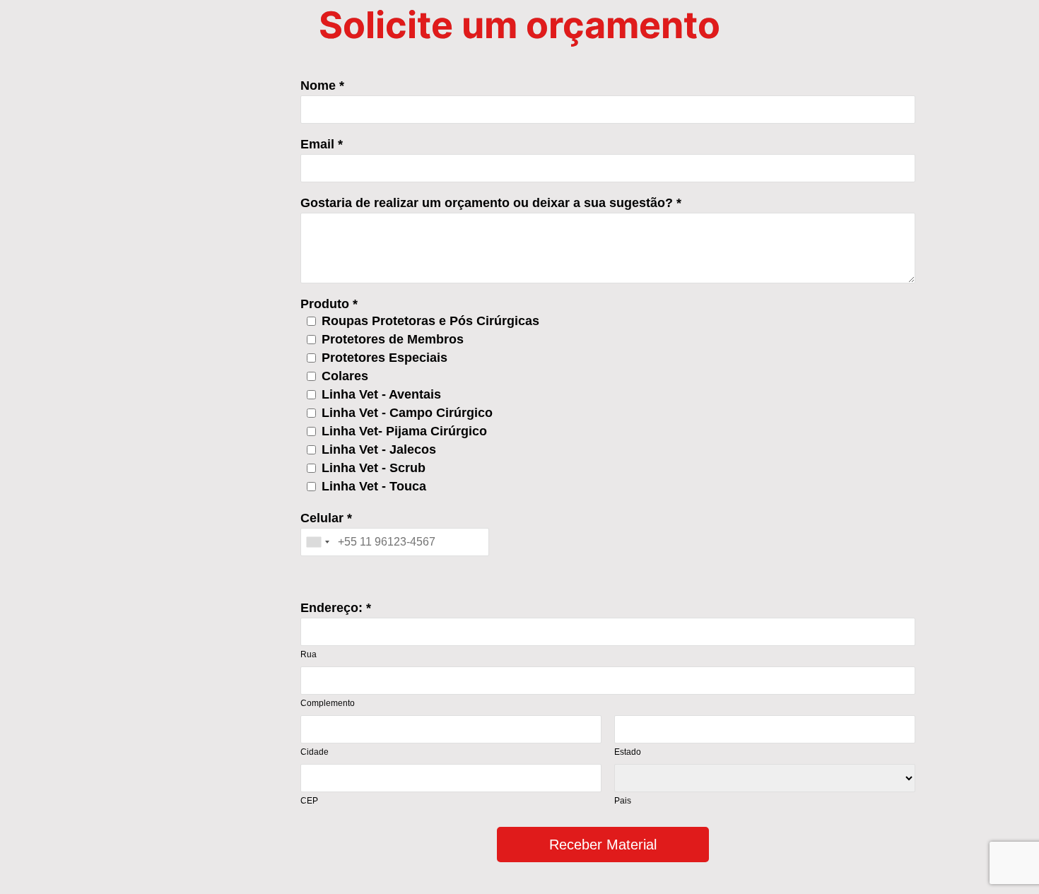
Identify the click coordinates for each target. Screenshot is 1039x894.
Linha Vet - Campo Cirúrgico (407, 413)
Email (317, 144)
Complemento (327, 703)
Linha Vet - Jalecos (379, 449)
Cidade (314, 752)
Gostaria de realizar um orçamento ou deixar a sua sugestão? (486, 203)
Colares (345, 376)
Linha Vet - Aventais (381, 394)
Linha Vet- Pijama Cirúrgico (404, 431)
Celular (322, 518)
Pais (622, 801)
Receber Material (603, 844)
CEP (309, 801)
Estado (627, 752)
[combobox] (317, 542)
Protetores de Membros (393, 339)
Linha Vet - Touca (374, 486)
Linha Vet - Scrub (373, 468)
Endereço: (331, 608)
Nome (318, 85)
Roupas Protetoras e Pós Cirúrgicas (430, 321)
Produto (324, 304)
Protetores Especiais (384, 358)
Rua (308, 654)
